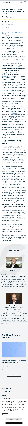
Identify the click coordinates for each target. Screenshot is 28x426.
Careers (4, 395)
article (9, 129)
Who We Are (6, 388)
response (15, 113)
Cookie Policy (5, 414)
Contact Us (6, 398)
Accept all (14, 423)
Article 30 (22, 96)
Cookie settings (14, 419)
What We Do (6, 392)
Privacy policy (5, 412)
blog (11, 90)
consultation (5, 76)
